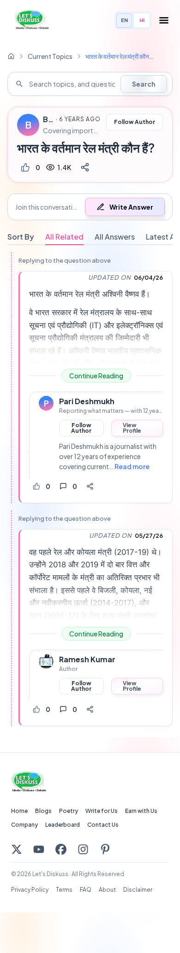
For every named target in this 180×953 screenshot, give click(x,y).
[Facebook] (60, 849)
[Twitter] (16, 849)
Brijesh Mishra (48, 119)
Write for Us (101, 810)
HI (141, 20)
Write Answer (131, 207)
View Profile (132, 428)
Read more (132, 466)
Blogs (43, 810)
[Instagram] (83, 849)
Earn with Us (141, 810)
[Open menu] (164, 20)
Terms (64, 889)
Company (24, 824)
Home (19, 810)
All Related (64, 236)
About (107, 889)
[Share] (85, 167)
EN (124, 20)
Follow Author (134, 121)
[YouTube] (38, 849)
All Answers (115, 236)
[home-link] (11, 56)
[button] (90, 207)
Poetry (68, 810)
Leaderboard (62, 824)
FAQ (85, 889)
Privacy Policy (29, 889)
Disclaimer (137, 889)
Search (144, 84)
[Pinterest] (105, 849)
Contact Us (103, 824)
